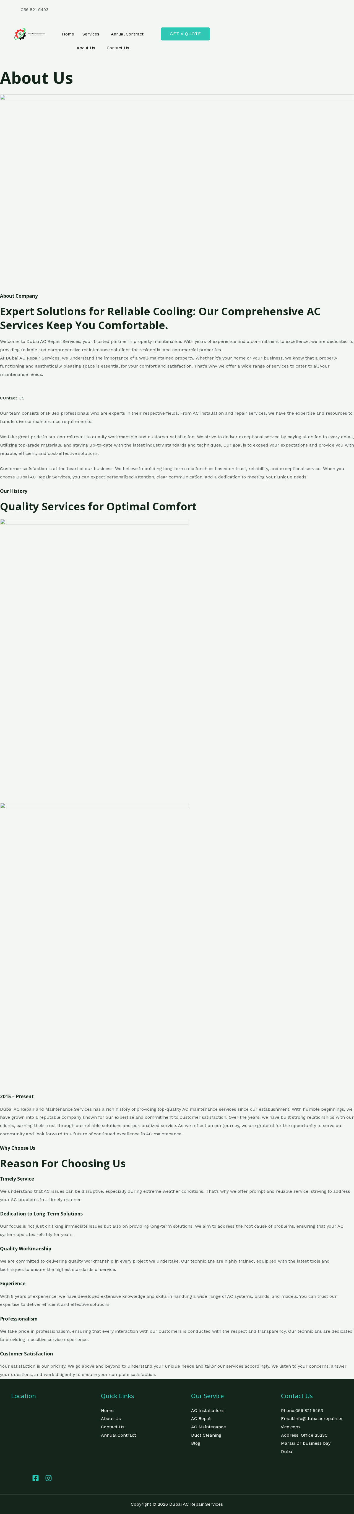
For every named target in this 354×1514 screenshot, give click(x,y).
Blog (195, 1443)
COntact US (12, 398)
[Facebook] (260, 10)
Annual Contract (127, 34)
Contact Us (118, 47)
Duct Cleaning (206, 1435)
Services (90, 34)
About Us (86, 47)
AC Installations (208, 1410)
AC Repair (201, 1418)
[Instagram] (260, 18)
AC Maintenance (208, 1426)
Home (68, 34)
